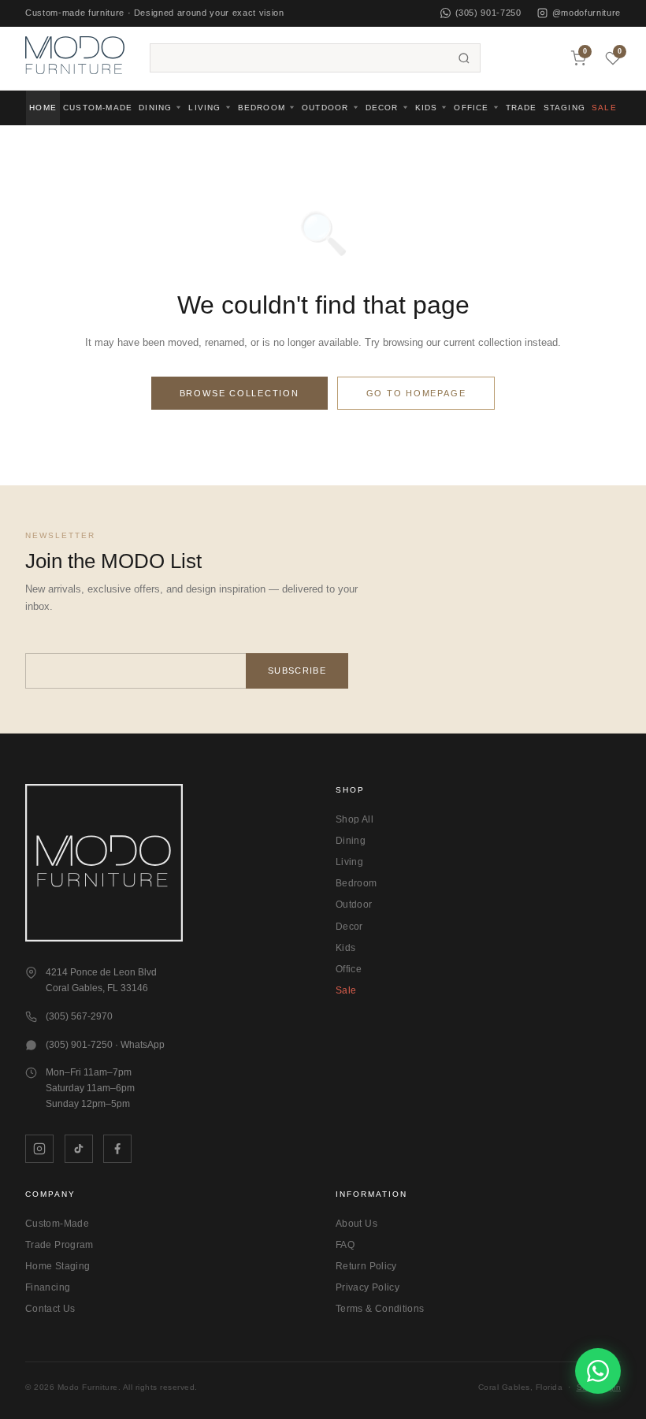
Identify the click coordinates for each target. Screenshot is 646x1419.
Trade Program (59, 1244)
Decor (349, 926)
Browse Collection (239, 393)
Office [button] (471, 107)
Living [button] (204, 107)
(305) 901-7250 (488, 12)
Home (43, 107)
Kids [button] (426, 107)
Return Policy (366, 1266)
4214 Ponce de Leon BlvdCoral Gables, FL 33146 (101, 980)
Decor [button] (382, 107)
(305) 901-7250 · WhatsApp (105, 1044)
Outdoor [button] (325, 107)
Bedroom (356, 883)
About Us (356, 1223)
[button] (74, 57)
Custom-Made (97, 107)
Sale (604, 107)
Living (349, 861)
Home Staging (57, 1266)
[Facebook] (117, 1149)
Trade (521, 107)
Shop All (354, 819)
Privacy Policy (367, 1287)
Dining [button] (155, 107)
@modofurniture (586, 12)
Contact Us (50, 1308)
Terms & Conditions (380, 1308)
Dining (351, 840)
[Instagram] (39, 1149)
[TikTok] (79, 1149)
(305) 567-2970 (79, 1016)
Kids (345, 947)
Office (349, 969)
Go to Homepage (416, 393)
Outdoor (354, 904)
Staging (564, 107)
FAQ (345, 1244)
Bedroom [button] (261, 107)
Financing (47, 1287)
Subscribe (297, 670)
